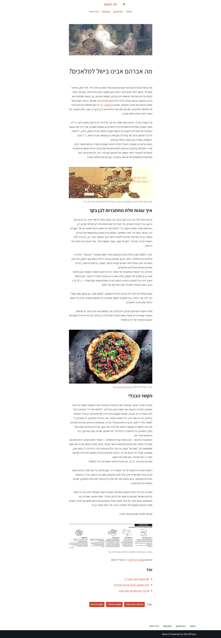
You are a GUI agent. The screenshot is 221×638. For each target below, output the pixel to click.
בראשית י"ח (106, 105)
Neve (165, 634)
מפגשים (106, 11)
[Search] (124, 4)
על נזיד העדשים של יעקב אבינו (134, 590)
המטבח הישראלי (114, 604)
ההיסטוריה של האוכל (134, 604)
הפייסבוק (118, 11)
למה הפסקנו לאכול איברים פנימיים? (131, 585)
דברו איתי (94, 11)
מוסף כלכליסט (136, 559)
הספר (129, 11)
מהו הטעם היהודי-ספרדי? (136, 579)
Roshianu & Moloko (123, 387)
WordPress (190, 634)
